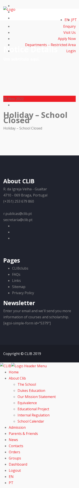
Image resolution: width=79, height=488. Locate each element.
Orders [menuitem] (14, 452)
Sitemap (18, 286)
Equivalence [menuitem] (27, 402)
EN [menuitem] (11, 476)
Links (16, 280)
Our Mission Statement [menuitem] (37, 396)
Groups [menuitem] (15, 458)
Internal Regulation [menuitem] (34, 415)
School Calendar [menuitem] (31, 421)
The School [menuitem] (27, 384)
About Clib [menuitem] (17, 378)
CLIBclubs (20, 268)
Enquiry (69, 26)
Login (71, 51)
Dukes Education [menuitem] (31, 390)
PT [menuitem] (11, 482)
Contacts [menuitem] (16, 445)
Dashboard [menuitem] (18, 464)
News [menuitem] (13, 439)
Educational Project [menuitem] (33, 409)
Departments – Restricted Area (50, 44)
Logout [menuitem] (15, 470)
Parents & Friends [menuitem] (23, 433)
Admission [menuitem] (17, 427)
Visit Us (69, 32)
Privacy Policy (23, 292)
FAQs (16, 274)
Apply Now (67, 38)
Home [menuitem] (14, 372)
